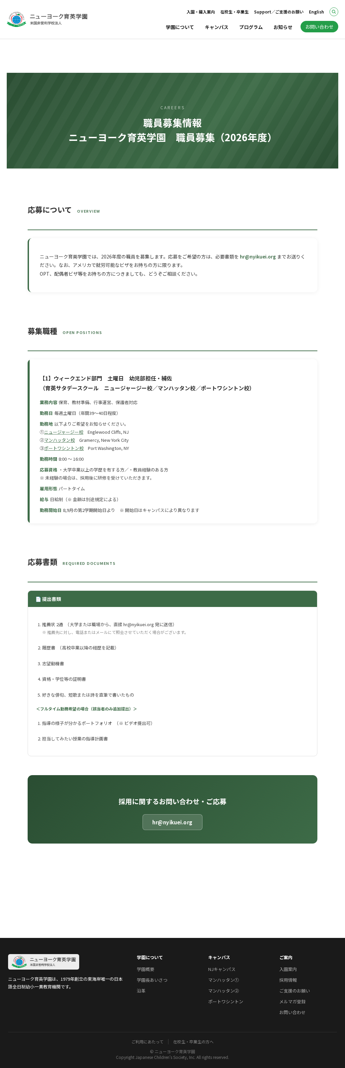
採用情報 (288, 980)
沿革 (141, 990)
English (316, 11)
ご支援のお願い (294, 990)
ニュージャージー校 (63, 432)
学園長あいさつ (152, 980)
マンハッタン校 (59, 440)
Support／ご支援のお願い (279, 11)
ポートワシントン (225, 1001)
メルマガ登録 (292, 1001)
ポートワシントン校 (64, 448)
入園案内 (288, 969)
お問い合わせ (319, 26)
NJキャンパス (222, 969)
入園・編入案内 (201, 11)
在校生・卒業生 (234, 11)
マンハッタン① (223, 980)
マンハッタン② (223, 990)
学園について (180, 27)
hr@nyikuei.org (258, 256)
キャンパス (216, 27)
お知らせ (283, 27)
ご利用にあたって (147, 1041)
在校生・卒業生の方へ (193, 1041)
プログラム (251, 27)
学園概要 (145, 969)
